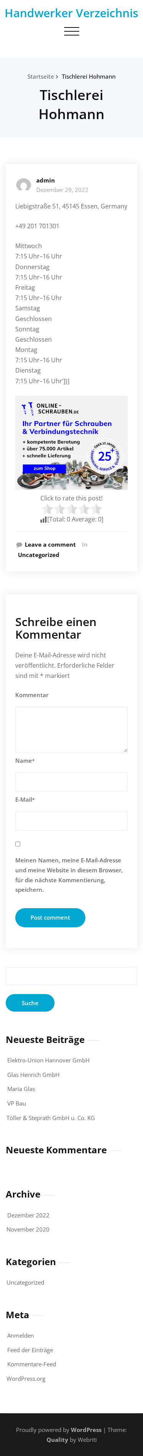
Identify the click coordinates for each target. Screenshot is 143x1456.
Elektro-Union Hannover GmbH (48, 1060)
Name (25, 760)
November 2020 (28, 1229)
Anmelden (20, 1335)
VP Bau (16, 1103)
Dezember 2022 (28, 1215)
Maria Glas (21, 1089)
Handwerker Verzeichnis (71, 13)
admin (45, 180)
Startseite (40, 76)
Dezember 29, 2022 (62, 190)
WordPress (86, 1429)
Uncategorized (38, 555)
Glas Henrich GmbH (33, 1074)
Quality (57, 1439)
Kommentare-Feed (31, 1364)
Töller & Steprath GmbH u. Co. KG (50, 1118)
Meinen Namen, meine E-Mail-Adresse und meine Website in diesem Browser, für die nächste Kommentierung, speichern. (69, 874)
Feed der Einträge (30, 1350)
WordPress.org (25, 1378)
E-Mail (25, 799)
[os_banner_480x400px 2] (71, 443)
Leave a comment (50, 544)
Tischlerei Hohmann (89, 76)
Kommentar (31, 695)
